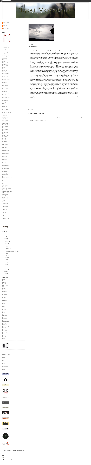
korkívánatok (4, 358)
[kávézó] (4, 298)
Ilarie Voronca (5, 114)
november (7, 241)
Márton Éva (4, 159)
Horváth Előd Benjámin (6, 112)
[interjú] (3, 304)
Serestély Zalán (5, 182)
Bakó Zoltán (4, 59)
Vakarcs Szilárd (5, 206)
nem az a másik (6, 28)
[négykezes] (4, 324)
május (6, 262)
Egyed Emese (5, 89)
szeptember (7, 244)
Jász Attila (4, 121)
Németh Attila (5, 170)
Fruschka (4, 96)
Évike (3, 219)
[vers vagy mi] (5, 310)
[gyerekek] (4, 288)
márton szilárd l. (5, 157)
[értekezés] (4, 292)
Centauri (4, 74)
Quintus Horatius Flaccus (7, 177)
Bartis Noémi (4, 67)
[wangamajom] (5, 333)
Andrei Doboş (5, 52)
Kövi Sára (4, 138)
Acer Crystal (4, 49)
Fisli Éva (4, 94)
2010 (5, 238)
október (6, 243)
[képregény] (4, 318)
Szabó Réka (4, 186)
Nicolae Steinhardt (6, 167)
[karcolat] (4, 306)
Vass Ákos (4, 210)
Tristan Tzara (5, 203)
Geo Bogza (4, 102)
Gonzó (3, 103)
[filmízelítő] (4, 294)
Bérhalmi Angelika (5, 73)
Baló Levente (5, 64)
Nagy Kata (4, 162)
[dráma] (3, 312)
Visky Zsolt (4, 213)
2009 (5, 271)
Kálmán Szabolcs (5, 135)
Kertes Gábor (5, 129)
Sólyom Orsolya (5, 198)
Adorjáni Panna (5, 50)
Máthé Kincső (5, 160)
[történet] (4, 327)
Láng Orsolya (5, 145)
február (6, 267)
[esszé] (3, 303)
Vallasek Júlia (5, 207)
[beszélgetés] (5, 301)
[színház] (4, 309)
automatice (4, 58)
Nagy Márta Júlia (5, 164)
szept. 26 (8, 248)
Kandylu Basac (5, 126)
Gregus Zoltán (5, 105)
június (6, 260)
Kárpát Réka (4, 136)
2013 (5, 233)
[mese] (3, 320)
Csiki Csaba (4, 83)
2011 (5, 236)
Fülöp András (5, 99)
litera (3, 360)
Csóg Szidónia (5, 85)
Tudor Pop (4, 204)
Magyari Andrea (5, 150)
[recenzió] (4, 289)
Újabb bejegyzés (31, 117)
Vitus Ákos (4, 215)
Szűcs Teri (4, 195)
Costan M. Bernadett (6, 79)
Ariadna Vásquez (5, 56)
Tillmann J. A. (5, 201)
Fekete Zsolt (4, 91)
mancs (3, 361)
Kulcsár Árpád (5, 133)
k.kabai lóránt (5, 124)
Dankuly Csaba (6, 22)
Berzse (3, 68)
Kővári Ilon (4, 141)
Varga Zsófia (4, 209)
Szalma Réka (5, 189)
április (6, 264)
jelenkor (4, 357)
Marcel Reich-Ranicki (6, 151)
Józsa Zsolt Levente (6, 123)
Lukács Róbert (5, 144)
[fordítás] (4, 282)
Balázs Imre (4, 61)
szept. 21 (8, 249)
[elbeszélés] (4, 314)
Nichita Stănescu (5, 165)
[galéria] (4, 283)
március (6, 266)
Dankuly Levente (6, 23)
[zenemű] (4, 336)
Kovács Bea (4, 130)
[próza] (32, 109)
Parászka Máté (5, 171)
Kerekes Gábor (5, 127)
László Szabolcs (5, 148)
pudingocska (4, 176)
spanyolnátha (5, 366)
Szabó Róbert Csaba (6, 188)
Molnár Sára (4, 156)
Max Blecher (4, 154)
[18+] (3, 286)
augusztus (7, 257)
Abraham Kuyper (5, 47)
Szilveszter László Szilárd (7, 191)
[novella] (4, 323)
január (6, 269)
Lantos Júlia (5, 25)
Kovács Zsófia (5, 132)
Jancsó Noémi (5, 117)
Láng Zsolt (4, 147)
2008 (5, 273)
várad (3, 369)
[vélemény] (4, 332)
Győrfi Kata (4, 106)
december (7, 239)
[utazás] (4, 329)
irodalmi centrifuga (6, 355)
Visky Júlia (4, 212)
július (6, 259)
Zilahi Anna (4, 216)
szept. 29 (8, 246)
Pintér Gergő (4, 173)
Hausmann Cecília (6, 111)
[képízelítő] (4, 291)
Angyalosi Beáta (5, 55)
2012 (5, 234)
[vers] (3, 279)
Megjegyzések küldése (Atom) (40, 120)
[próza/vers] (4, 307)
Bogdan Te (4, 70)
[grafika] (4, 295)
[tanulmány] (4, 300)
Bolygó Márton (5, 71)
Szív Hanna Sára (5, 194)
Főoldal (58, 117)
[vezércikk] (4, 330)
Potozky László (5, 174)
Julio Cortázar (5, 120)
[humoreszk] (4, 317)
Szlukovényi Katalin (6, 192)
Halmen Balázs (5, 109)
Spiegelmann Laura (6, 183)
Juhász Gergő (5, 118)
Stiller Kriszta (4, 185)
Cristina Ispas (5, 80)
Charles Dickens (5, 77)
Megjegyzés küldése (32, 115)
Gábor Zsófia (5, 108)
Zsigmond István (5, 218)
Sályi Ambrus (4, 197)
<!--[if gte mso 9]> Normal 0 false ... (13, 251)
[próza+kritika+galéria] (6, 326)
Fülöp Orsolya (5, 100)
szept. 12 (8, 253)
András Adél (4, 53)
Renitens (4, 180)
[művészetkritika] (5, 321)
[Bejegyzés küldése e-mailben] (29, 108)
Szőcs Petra (5, 26)
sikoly (3, 364)
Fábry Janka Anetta (6, 97)
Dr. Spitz (4, 86)
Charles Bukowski (5, 76)
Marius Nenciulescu (6, 153)
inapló (3, 352)
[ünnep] (3, 338)
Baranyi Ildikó (5, 65)
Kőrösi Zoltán (5, 139)
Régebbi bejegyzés (85, 117)
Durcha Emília (5, 88)
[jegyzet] (4, 297)
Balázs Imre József (6, 62)
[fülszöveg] (4, 315)
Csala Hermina (5, 82)
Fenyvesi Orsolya (5, 92)
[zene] (3, 335)
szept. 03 (8, 255)
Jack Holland (4, 115)
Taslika (3, 200)
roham (3, 363)
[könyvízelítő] (5, 285)
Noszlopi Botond (5, 168)
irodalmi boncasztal (6, 354)
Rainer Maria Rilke (6, 179)
